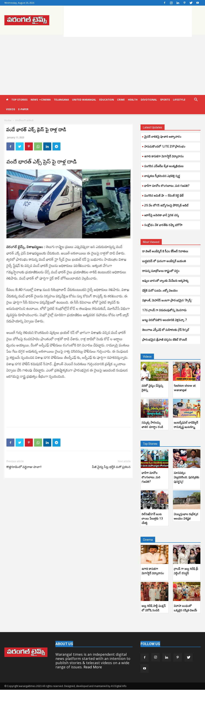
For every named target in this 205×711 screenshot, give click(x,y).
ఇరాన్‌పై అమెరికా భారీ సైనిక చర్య (161, 215)
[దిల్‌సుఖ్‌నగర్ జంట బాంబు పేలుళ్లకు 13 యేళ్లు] (154, 499)
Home (7, 120)
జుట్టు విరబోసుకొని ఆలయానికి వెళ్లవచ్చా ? (164, 320)
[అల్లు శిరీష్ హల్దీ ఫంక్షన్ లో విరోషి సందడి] (154, 591)
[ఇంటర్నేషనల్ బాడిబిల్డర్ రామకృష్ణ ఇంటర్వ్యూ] (187, 408)
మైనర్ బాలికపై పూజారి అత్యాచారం (162, 136)
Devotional (149, 99)
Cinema (46, 99)
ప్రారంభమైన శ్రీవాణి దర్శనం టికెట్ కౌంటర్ (164, 339)
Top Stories (19, 99)
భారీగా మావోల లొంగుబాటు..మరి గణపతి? (166, 186)
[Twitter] (191, 3)
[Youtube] (198, 3)
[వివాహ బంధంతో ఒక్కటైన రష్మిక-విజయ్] (187, 591)
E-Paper (23, 109)
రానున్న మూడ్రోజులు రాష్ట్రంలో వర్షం (161, 271)
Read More (92, 667)
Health (133, 99)
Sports (165, 99)
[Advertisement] (128, 20)
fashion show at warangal (185, 387)
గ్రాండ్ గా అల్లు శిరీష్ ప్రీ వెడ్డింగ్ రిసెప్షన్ (186, 571)
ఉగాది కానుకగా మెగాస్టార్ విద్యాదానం (164, 156)
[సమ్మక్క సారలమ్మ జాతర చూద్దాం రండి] (154, 408)
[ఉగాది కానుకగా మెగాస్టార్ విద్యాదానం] (154, 554)
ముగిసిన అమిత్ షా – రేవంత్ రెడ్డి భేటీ (164, 195)
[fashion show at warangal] (187, 371)
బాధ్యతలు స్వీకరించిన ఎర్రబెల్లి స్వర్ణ (162, 176)
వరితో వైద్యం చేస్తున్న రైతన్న (152, 387)
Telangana (61, 99)
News (34, 99)
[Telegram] (56, 146)
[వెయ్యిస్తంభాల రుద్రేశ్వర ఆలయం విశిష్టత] (187, 499)
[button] (196, 99)
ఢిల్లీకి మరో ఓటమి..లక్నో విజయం (160, 290)
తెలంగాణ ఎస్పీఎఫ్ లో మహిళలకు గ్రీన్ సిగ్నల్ (165, 330)
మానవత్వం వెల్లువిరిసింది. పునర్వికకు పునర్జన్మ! (186, 477)
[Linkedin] (178, 3)
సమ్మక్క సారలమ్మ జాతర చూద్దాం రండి (152, 424)
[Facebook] (165, 3)
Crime (121, 99)
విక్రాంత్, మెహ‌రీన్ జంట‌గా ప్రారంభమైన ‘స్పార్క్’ (167, 300)
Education (106, 99)
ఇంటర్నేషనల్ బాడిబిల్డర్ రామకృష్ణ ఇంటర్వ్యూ (186, 424)
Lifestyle (179, 99)
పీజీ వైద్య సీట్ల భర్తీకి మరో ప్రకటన (111, 467)
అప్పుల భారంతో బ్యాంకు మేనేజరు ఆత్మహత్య (165, 280)
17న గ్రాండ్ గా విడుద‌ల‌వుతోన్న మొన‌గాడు (164, 310)
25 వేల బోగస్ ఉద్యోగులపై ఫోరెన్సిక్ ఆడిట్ (166, 205)
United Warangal (84, 99)
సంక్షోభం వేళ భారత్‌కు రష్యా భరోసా (163, 225)
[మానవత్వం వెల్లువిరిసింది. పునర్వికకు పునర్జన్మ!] (187, 458)
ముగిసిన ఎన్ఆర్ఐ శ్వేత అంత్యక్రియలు (164, 166)
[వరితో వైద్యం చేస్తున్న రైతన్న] (154, 371)
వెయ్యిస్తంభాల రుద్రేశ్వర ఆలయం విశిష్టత (186, 516)
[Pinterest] (184, 3)
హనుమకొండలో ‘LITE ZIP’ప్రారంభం (164, 146)
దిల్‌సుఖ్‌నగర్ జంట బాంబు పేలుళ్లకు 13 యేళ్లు (152, 518)
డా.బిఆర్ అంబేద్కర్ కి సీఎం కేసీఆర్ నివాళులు (165, 251)
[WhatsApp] (38, 146)
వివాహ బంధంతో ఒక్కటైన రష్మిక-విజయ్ (186, 608)
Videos (10, 109)
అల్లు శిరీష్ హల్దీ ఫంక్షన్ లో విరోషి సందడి (154, 608)
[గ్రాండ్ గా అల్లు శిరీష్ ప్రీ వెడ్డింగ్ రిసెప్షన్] (187, 554)
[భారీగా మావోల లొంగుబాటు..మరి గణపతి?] (154, 458)
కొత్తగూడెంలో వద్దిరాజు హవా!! (23, 467)
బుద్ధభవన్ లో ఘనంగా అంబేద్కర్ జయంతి (165, 261)
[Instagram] (171, 3)
